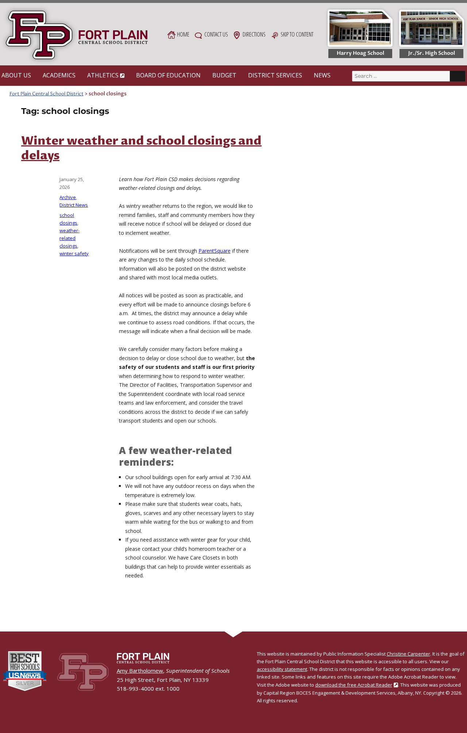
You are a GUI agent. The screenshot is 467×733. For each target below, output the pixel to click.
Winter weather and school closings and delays (141, 148)
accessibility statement (282, 669)
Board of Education (168, 75)
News (322, 75)
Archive (67, 197)
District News (73, 205)
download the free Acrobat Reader (353, 685)
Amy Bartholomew (140, 670)
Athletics (103, 75)
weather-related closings (69, 238)
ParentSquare (214, 250)
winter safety (74, 253)
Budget (224, 75)
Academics (59, 75)
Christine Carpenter (408, 653)
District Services (275, 75)
